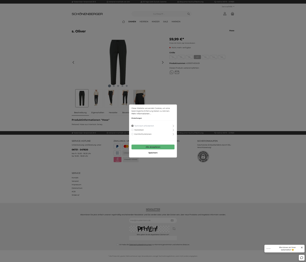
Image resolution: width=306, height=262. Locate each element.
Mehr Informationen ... (141, 113)
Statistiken (139, 130)
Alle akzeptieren (153, 147)
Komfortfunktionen (143, 134)
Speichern (153, 153)
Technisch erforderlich (144, 126)
